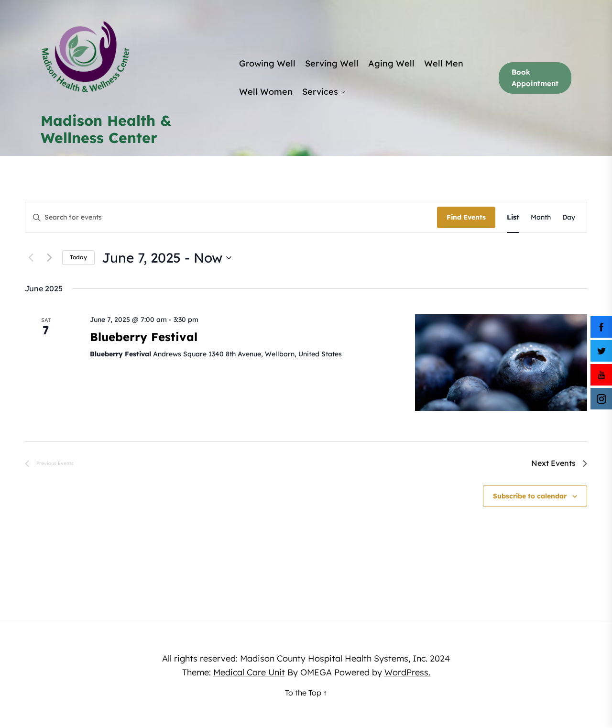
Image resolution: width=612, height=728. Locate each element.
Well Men (443, 63)
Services (320, 92)
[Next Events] (49, 258)
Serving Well (332, 63)
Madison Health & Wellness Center (106, 129)
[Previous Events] (30, 258)
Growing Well (267, 63)
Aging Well (391, 63)
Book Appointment (535, 77)
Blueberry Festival (143, 337)
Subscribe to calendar (530, 496)
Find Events (466, 217)
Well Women (266, 92)
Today (78, 257)
